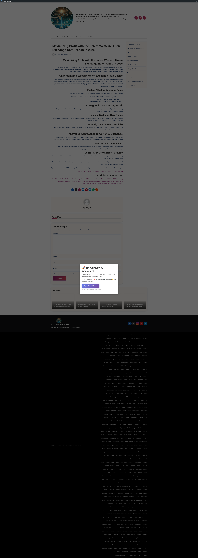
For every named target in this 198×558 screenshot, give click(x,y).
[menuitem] (1, 1)
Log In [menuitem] (4, 1)
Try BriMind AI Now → (90, 286)
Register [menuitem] (9, 1)
